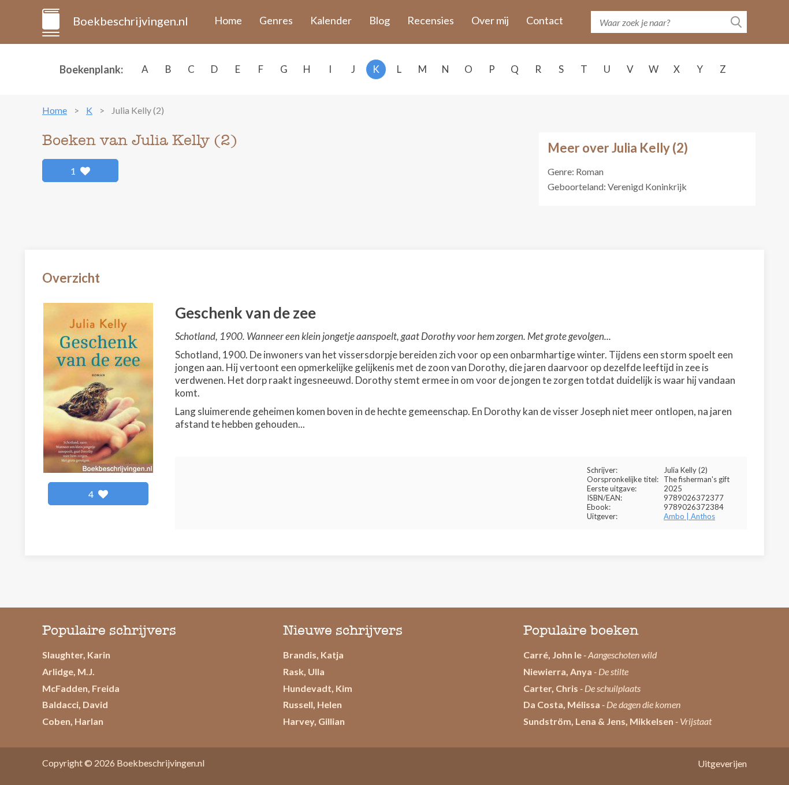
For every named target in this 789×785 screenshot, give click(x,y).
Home (228, 20)
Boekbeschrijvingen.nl (130, 21)
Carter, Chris (550, 688)
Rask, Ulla (304, 671)
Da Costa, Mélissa (561, 704)
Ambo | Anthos (689, 516)
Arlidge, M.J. (68, 671)
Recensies (430, 20)
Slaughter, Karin (76, 654)
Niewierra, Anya (557, 671)
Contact (544, 20)
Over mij (490, 20)
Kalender (331, 20)
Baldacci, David (75, 704)
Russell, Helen (312, 704)
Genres (276, 20)
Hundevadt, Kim (317, 688)
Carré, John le (552, 654)
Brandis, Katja (313, 654)
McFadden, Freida (81, 688)
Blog (379, 20)
